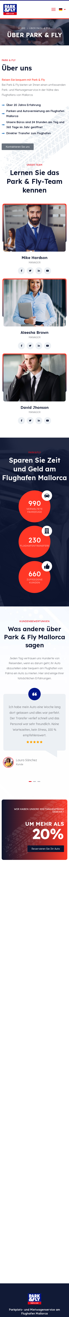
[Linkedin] (38, 270)
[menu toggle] (53, 9)
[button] (30, 781)
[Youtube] (47, 270)
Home (21, 28)
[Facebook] (21, 270)
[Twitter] (30, 270)
